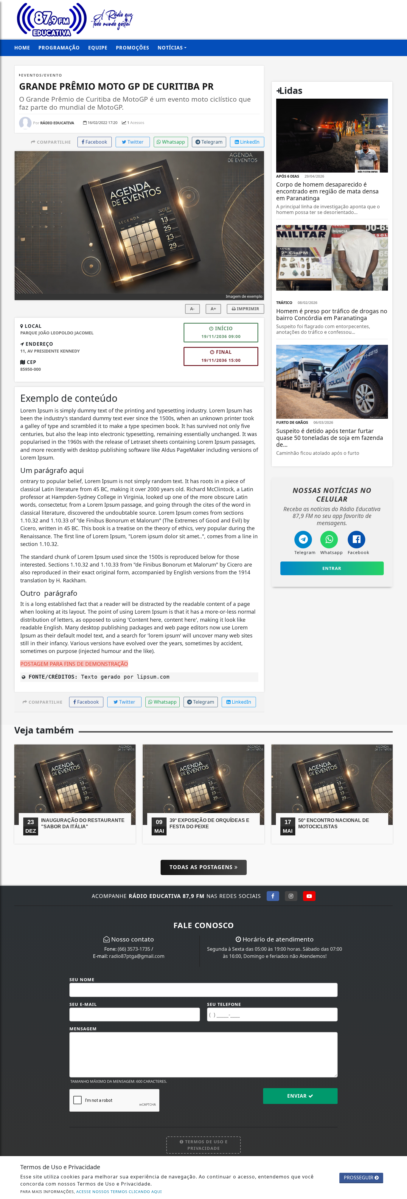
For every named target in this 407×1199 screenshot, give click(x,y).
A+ (213, 308)
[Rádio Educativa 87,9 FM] (75, 19)
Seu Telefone (224, 1004)
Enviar (297, 1096)
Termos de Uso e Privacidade (206, 1145)
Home (22, 47)
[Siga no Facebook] (273, 896)
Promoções (132, 47)
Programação (59, 47)
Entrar (331, 568)
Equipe (98, 47)
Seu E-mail (83, 1004)
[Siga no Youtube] (309, 896)
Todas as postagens (202, 867)
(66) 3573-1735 (134, 949)
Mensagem (83, 1029)
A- (192, 308)
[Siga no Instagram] (291, 896)
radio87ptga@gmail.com (136, 956)
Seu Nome (81, 979)
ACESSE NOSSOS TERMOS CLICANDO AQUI (119, 1191)
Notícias (170, 47)
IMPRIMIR (247, 308)
